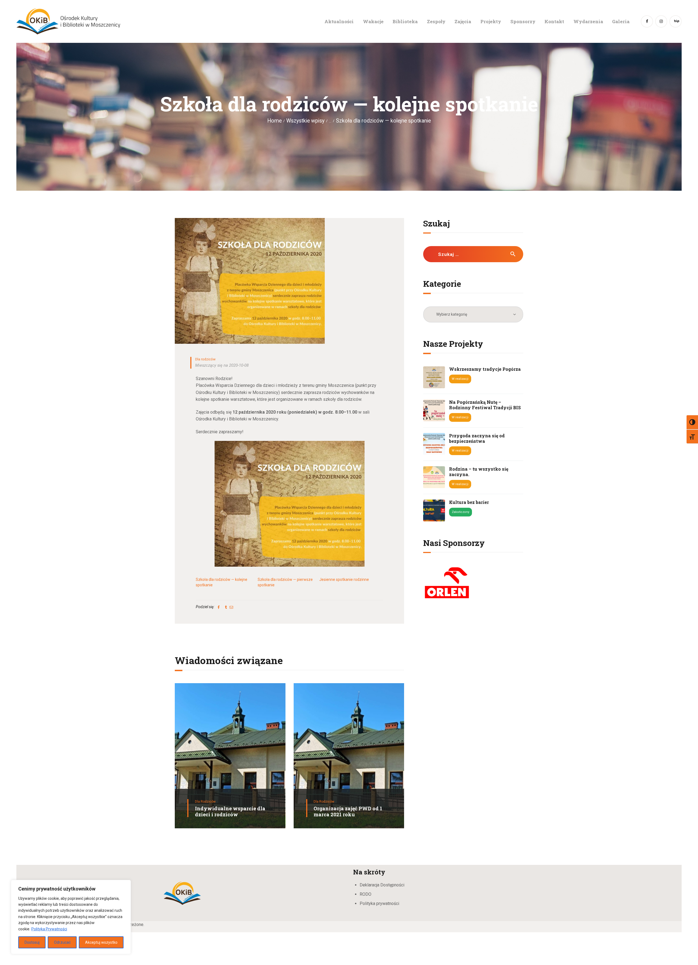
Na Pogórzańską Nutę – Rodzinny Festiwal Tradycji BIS (485, 404)
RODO (365, 894)
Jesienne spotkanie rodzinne (344, 579)
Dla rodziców (205, 359)
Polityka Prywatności (49, 929)
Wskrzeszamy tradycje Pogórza (485, 369)
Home (274, 120)
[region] (71, 917)
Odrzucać (62, 942)
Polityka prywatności (379, 903)
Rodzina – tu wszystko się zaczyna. (478, 471)
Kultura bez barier (469, 502)
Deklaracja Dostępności (382, 885)
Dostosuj (32, 942)
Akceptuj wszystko (101, 942)
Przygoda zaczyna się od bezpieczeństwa (477, 438)
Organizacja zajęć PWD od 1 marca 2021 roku (348, 811)
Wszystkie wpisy (305, 121)
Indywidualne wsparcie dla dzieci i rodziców (230, 811)
